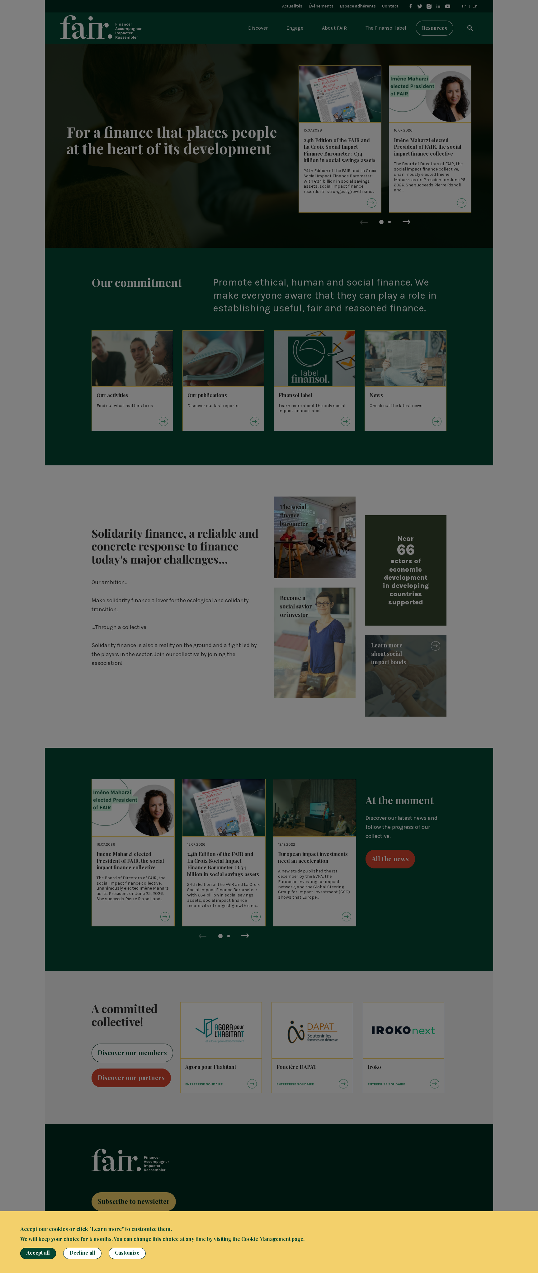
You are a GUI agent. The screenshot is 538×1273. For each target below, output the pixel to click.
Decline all (82, 1252)
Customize (127, 1252)
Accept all (38, 1252)
